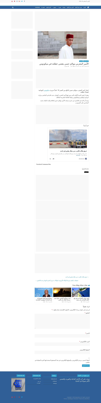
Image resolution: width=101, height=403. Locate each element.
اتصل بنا (43, 7)
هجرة (60, 7)
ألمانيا (85, 7)
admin (71, 66)
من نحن (39, 381)
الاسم (87, 333)
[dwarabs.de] (88, 7)
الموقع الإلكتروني (85, 350)
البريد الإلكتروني (84, 341)
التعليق (87, 313)
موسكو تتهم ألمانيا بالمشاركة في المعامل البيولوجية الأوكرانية (44, 299)
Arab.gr (55, 383)
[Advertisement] (62, 21)
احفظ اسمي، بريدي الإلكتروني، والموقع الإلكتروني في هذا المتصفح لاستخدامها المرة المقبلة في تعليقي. (62, 361)
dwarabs (37, 7)
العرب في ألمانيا (70, 7)
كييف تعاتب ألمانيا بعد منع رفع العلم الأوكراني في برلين (81, 299)
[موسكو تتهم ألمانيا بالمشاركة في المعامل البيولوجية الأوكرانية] (44, 289)
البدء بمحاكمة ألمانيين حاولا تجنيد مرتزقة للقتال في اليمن (62, 299)
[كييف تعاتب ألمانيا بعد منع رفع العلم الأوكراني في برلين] (81, 289)
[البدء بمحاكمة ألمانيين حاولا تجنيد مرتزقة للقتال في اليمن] (62, 289)
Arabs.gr (55, 381)
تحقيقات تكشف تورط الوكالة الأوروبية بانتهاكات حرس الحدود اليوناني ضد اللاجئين (56, 280)
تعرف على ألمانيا (78, 7)
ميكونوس (66, 66)
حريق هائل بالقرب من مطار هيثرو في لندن (77, 277)
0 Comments (76, 66)
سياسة (64, 7)
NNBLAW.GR (54, 379)
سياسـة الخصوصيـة (37, 378)
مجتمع (55, 7)
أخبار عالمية (48, 7)
